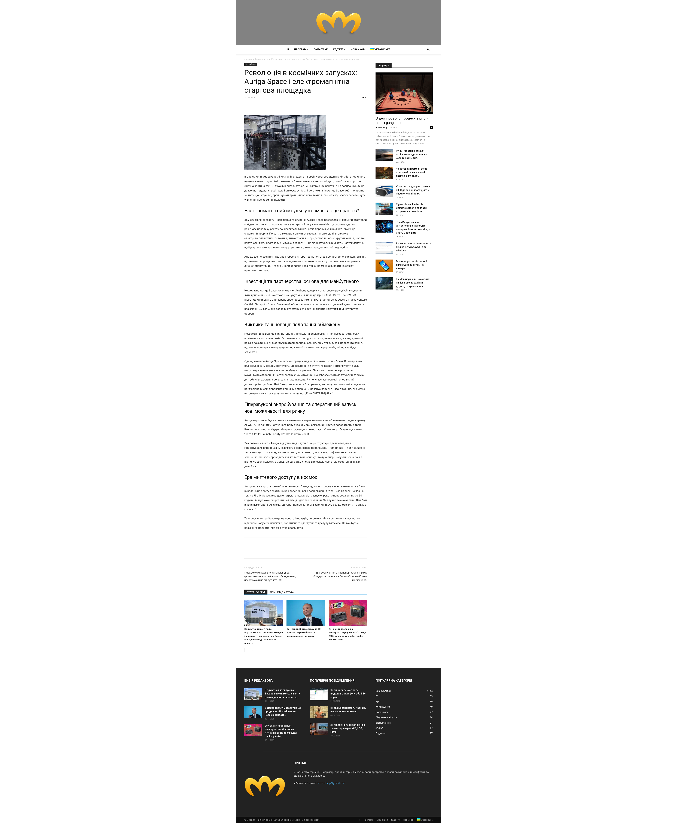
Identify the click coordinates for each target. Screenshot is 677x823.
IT (288, 49)
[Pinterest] (264, 105)
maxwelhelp (381, 127)
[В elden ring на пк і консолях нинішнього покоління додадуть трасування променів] (384, 283)
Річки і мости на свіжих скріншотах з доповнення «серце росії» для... (411, 154)
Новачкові (357, 49)
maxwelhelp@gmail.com (331, 783)
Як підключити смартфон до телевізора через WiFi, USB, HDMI (347, 728)
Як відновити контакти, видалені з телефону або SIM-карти (348, 694)
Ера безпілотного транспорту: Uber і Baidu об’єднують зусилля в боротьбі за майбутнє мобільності (339, 576)
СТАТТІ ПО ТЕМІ (255, 592)
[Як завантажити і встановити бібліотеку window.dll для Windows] (384, 248)
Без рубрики (261, 58)
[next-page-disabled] (252, 650)
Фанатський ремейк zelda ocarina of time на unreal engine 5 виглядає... (411, 172)
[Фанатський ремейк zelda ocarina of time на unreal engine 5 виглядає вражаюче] (384, 173)
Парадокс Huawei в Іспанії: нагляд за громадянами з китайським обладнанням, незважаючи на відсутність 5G (270, 576)
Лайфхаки (320, 49)
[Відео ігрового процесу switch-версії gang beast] (404, 93)
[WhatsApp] (272, 105)
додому (248, 58)
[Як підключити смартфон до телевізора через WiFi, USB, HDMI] (319, 729)
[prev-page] (246, 650)
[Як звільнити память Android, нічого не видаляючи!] (319, 712)
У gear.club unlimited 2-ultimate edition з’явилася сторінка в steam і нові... (411, 208)
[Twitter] (256, 105)
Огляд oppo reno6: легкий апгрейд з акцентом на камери (411, 265)
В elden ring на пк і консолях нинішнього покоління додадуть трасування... (412, 283)
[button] (428, 49)
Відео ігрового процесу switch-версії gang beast (402, 120)
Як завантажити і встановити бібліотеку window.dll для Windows (413, 247)
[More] (280, 105)
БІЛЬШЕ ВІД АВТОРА (282, 592)
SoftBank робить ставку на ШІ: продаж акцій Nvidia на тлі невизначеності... (283, 711)
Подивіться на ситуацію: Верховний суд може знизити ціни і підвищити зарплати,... (282, 694)
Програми (301, 49)
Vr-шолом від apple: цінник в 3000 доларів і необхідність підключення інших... (413, 190)
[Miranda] (338, 22)
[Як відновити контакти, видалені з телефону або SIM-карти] (319, 694)
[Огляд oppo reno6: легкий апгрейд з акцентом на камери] (384, 266)
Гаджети (339, 49)
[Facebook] (247, 105)
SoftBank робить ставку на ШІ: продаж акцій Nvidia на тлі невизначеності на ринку (303, 632)
